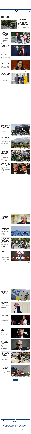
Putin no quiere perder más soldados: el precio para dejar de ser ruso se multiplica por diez (24, 22)
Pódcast (15, 430)
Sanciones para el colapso (4, 303)
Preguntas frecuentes (16, 429)
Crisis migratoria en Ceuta (17, 14)
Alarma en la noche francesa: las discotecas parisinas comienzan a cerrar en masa (5, 316)
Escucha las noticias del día (11, 429)
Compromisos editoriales (23, 426)
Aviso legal (27, 425)
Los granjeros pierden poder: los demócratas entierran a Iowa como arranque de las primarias (5, 152)
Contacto (10, 425)
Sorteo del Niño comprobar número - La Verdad (24, 429)
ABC (1, 321)
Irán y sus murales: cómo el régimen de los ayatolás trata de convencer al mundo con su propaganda (5, 126)
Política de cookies (19, 425)
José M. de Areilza (3, 309)
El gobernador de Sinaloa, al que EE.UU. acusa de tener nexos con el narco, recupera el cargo (5, 341)
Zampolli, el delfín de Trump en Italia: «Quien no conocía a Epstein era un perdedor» (5, 165)
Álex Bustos (19, 29)
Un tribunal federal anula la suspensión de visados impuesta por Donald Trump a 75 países (5, 216)
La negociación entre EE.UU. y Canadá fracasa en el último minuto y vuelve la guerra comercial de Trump (5, 47)
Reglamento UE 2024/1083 (11, 426)
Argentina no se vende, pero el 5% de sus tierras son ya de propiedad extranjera (5, 139)
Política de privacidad (14, 425)
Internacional (5, 17)
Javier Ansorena (3, 57)
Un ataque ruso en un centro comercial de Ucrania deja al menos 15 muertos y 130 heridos (5, 367)
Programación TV (26, 428)
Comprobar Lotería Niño (5, 428)
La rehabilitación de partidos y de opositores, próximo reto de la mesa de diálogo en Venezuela (5, 62)
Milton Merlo (2, 261)
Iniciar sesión (29, 11)
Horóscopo (23, 428)
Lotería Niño (9, 428)
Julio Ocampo (2, 173)
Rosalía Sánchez (3, 82)
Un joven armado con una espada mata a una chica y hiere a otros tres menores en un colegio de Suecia (5, 291)
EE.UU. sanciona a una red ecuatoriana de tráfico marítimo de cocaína (5, 329)
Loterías (6, 429)
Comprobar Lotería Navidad (14, 428)
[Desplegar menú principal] (1, 11)
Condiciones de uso (23, 425)
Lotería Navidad (19, 428)
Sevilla (16, 12)
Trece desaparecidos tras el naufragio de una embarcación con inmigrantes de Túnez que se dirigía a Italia (5, 227)
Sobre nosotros (6, 425)
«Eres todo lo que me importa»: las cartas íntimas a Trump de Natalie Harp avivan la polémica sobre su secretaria (5, 35)
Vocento (3, 425)
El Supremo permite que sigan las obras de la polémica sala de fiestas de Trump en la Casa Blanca (5, 354)
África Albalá (2, 132)
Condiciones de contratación (17, 426)
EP (1, 234)
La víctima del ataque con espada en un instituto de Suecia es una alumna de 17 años (5, 240)
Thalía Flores (2, 334)
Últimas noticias (3, 429)
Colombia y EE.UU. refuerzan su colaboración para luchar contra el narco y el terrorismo (5, 253)
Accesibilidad (6, 426)
